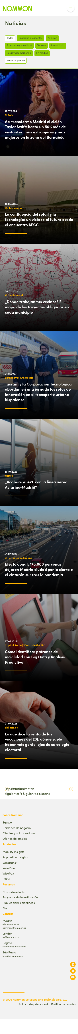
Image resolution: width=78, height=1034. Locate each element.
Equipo (7, 822)
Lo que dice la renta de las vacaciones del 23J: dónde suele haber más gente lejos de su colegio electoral (37, 741)
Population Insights (15, 857)
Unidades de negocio (17, 828)
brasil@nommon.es (12, 955)
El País (9, 115)
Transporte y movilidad (19, 45)
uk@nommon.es (11, 936)
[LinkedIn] (73, 964)
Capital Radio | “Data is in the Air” (25, 645)
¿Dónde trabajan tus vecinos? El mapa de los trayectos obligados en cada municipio (37, 307)
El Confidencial (14, 295)
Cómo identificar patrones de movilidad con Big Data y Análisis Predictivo (35, 657)
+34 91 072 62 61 (11, 924)
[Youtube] (73, 977)
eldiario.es (11, 727)
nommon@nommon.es (14, 927)
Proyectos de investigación (20, 897)
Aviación (52, 38)
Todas (10, 38)
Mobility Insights (13, 852)
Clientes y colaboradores (19, 833)
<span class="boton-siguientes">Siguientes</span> (28, 791)
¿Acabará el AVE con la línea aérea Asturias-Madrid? (36, 484)
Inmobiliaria (57, 45)
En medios (42, 52)
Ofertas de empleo (15, 838)
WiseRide (9, 868)
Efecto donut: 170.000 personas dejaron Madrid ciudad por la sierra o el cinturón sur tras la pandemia (39, 569)
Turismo (41, 45)
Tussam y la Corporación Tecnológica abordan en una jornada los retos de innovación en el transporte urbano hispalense (38, 391)
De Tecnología (13, 208)
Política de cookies (63, 1004)
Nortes (9, 475)
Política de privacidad (33, 1004)
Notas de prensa (16, 60)
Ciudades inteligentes (30, 38)
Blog (6, 908)
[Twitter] (73, 971)
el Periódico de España (18, 558)
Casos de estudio (14, 892)
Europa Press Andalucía (19, 377)
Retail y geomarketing (19, 52)
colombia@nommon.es (14, 946)
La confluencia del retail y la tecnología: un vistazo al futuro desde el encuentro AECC (39, 219)
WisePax (8, 873)
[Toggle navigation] (70, 8)
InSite (6, 879)
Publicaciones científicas (19, 903)
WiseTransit (10, 862)
